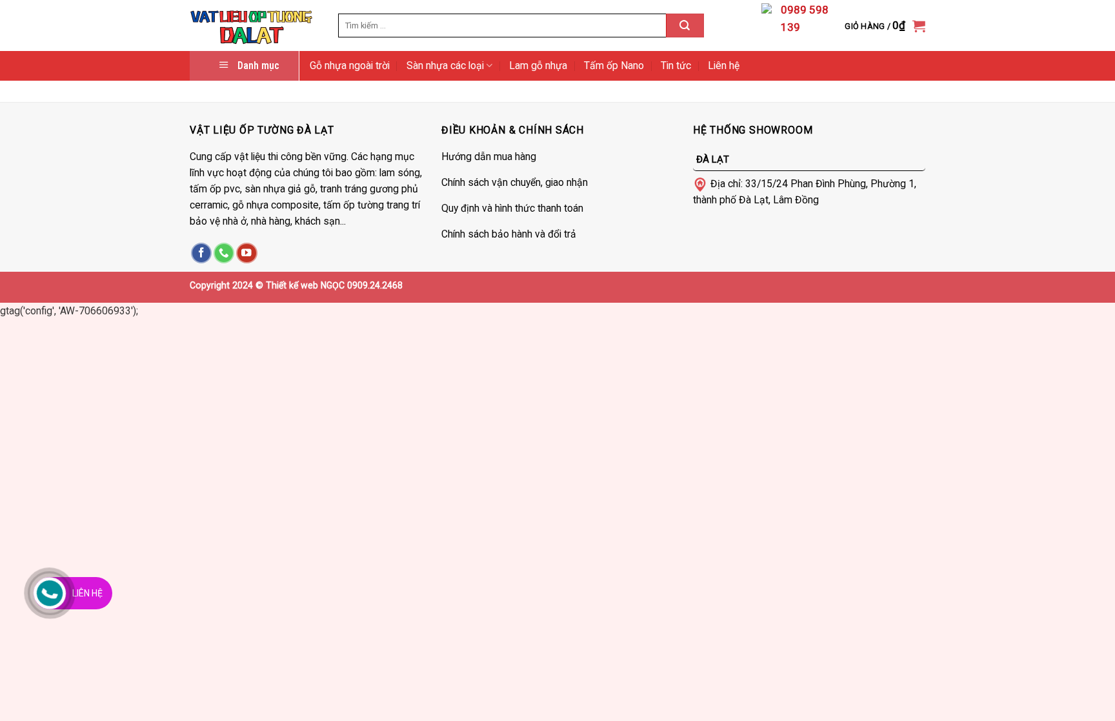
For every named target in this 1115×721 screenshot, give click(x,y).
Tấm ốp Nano (614, 65)
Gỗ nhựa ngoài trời (350, 65)
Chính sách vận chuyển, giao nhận (514, 182)
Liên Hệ (87, 593)
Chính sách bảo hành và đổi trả (508, 234)
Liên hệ (723, 65)
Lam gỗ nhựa (538, 65)
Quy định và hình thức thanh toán (512, 208)
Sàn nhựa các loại (445, 65)
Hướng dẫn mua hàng (488, 156)
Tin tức (676, 65)
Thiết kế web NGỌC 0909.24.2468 (334, 285)
